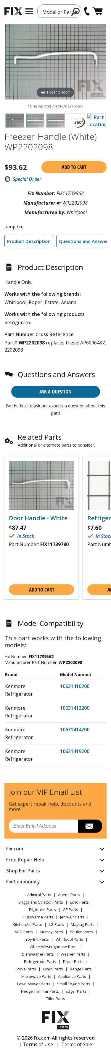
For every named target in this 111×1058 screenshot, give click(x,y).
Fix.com (14, 848)
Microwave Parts (36, 976)
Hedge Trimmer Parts (40, 991)
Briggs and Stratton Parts (40, 902)
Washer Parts (73, 954)
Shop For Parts (23, 870)
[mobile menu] (29, 11)
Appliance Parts (72, 976)
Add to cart (74, 167)
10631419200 (74, 751)
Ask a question (55, 391)
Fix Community (23, 881)
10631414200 (74, 729)
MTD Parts (24, 931)
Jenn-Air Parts (72, 917)
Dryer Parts (73, 961)
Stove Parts (25, 969)
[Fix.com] (13, 11)
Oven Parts (53, 969)
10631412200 (74, 708)
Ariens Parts (69, 894)
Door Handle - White (38, 518)
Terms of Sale (76, 1044)
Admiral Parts (39, 894)
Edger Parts (76, 991)
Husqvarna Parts (38, 917)
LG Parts (56, 924)
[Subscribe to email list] (90, 826)
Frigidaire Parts (42, 909)
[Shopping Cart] (97, 11)
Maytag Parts (82, 924)
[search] (76, 11)
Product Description (29, 241)
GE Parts (70, 909)
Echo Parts (79, 902)
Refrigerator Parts (40, 961)
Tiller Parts (55, 998)
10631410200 (74, 686)
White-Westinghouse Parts (54, 946)
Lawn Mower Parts (33, 983)
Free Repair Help (25, 859)
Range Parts (81, 969)
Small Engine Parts (73, 983)
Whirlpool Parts (69, 939)
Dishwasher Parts (38, 954)
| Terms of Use (36, 1044)
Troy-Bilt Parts (36, 939)
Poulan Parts (81, 931)
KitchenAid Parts (27, 924)
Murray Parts (51, 931)
